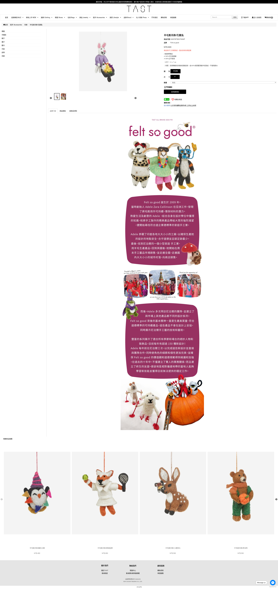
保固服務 (173, 17)
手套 (3, 49)
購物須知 (164, 17)
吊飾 (25, 25)
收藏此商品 (178, 99)
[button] (15, 17)
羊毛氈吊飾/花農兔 (36, 25)
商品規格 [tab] (63, 111)
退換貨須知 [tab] (73, 111)
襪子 (3, 42)
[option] (104, 61)
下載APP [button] (246, 17)
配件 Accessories (16, 25)
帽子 (3, 38)
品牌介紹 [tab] (53, 111)
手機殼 (4, 35)
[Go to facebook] (273, 582)
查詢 (234, 17)
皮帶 (3, 52)
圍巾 (3, 45)
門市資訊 (154, 17)
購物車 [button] (269, 17)
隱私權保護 (133, 573)
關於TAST (104, 570)
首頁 (6, 17)
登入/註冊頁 (257, 17)
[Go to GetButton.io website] (272, 586)
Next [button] (135, 98)
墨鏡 (3, 31)
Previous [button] (51, 98)
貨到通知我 (175, 92)
